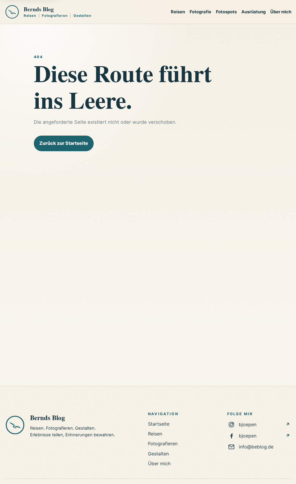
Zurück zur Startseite (63, 143)
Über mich (280, 11)
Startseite (158, 424)
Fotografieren (162, 443)
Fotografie (200, 11)
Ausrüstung (253, 11)
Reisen (178, 11)
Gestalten (158, 454)
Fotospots (226, 11)
